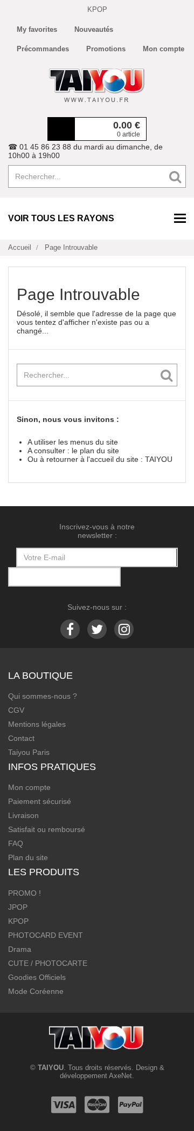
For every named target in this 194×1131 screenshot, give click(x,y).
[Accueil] (97, 85)
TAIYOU (158, 459)
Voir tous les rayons (61, 218)
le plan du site (95, 450)
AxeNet (120, 1076)
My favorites (37, 29)
